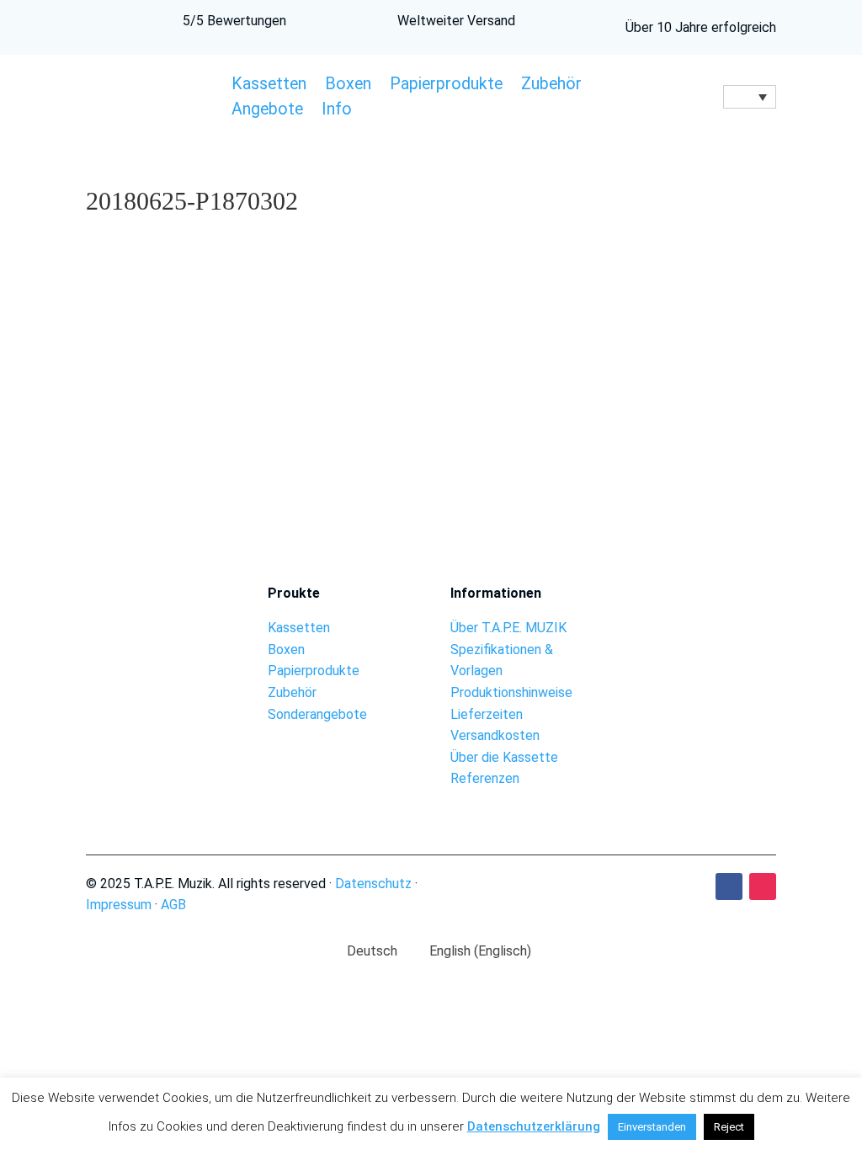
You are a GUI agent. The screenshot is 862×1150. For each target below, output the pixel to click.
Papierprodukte (446, 85)
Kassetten (268, 85)
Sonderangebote (317, 714)
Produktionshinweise (511, 692)
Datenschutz (373, 884)
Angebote (267, 111)
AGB (173, 905)
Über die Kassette (504, 757)
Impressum (119, 905)
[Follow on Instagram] (762, 886)
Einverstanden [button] (652, 1127)
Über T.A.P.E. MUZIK (508, 628)
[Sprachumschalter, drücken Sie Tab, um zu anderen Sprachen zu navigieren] (749, 97)
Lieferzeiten (486, 714)
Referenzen (484, 778)
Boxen (348, 85)
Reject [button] (729, 1127)
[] (704, 632)
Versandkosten (495, 735)
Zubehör (551, 85)
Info (337, 111)
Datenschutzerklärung (533, 1126)
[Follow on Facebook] (729, 886)
